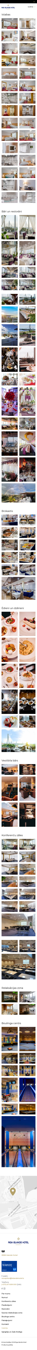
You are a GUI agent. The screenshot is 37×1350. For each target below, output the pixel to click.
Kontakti (5, 1324)
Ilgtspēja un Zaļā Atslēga (12, 1332)
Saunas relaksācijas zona (12, 1313)
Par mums (6, 1294)
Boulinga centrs (8, 1317)
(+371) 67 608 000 (9, 1284)
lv (34, 1)
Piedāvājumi (7, 1305)
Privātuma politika (7, 1345)
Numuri (5, 1297)
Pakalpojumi (7, 1320)
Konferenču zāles (9, 1301)
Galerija (5, 1328)
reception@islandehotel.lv (13, 1278)
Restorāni (6, 1309)
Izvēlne (30, 7)
